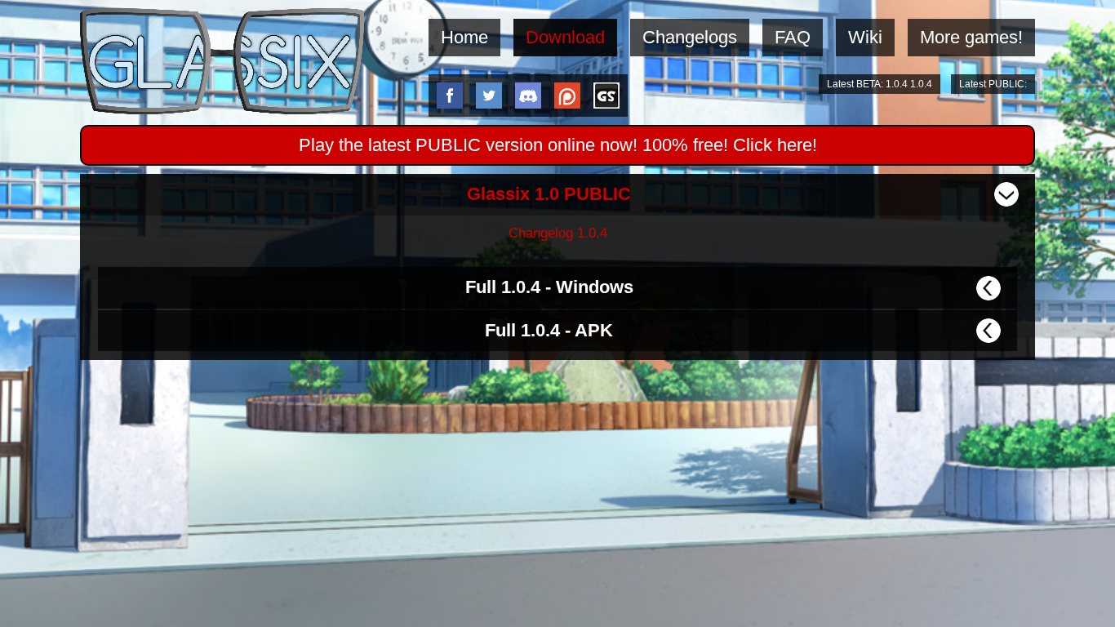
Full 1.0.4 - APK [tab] (549, 330)
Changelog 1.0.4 (558, 233)
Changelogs (689, 37)
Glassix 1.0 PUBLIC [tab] (549, 194)
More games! (971, 37)
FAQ (793, 37)
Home (464, 37)
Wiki (865, 37)
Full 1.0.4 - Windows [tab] (549, 287)
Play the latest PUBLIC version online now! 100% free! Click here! (558, 145)
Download (565, 37)
